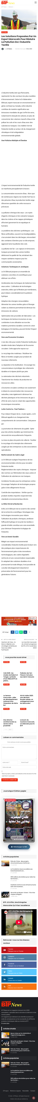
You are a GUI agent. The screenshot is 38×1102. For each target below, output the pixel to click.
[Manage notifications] (33, 1098)
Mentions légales (15, 1091)
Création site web (14, 1099)
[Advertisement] (19, 71)
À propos (6, 1091)
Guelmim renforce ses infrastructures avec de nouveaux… (23, 885)
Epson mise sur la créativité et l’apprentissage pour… (21, 1034)
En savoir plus (5, 1023)
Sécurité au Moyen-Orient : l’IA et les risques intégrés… (23, 893)
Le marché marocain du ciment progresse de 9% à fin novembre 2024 (29, 645)
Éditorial (4, 32)
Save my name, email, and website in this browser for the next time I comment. (19, 775)
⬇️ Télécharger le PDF (19, 847)
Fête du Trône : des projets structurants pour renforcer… (20, 862)
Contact (32, 1091)
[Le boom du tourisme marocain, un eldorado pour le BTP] (27, 713)
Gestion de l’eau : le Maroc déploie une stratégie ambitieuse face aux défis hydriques (9, 646)
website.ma (25, 1099)
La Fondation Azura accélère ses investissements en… (22, 870)
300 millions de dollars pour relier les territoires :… (23, 878)
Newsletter (25, 1091)
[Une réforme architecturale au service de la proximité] (10, 713)
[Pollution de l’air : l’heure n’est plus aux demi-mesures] (27, 666)
